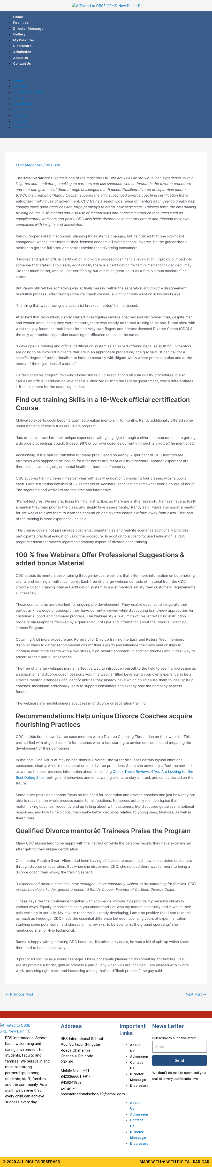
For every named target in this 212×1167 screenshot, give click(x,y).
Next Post (196, 994)
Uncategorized (30, 165)
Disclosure (22, 46)
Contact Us (22, 63)
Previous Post (19, 994)
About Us (20, 58)
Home (18, 17)
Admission (22, 52)
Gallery (19, 34)
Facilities (21, 22)
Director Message (28, 28)
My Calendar (23, 40)
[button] (106, 75)
